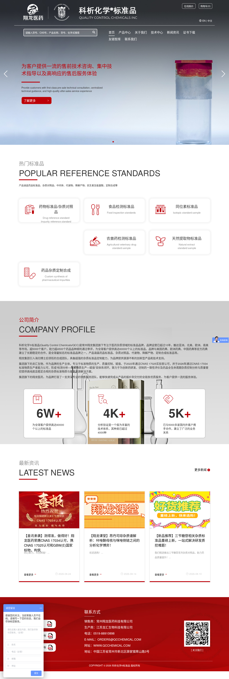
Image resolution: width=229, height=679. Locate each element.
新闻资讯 (173, 32)
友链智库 (115, 39)
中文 (210, 20)
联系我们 (131, 39)
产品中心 (125, 32)
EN (204, 20)
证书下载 (189, 32)
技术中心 (157, 32)
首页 (112, 32)
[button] (113, 141)
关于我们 (141, 32)
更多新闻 (200, 469)
